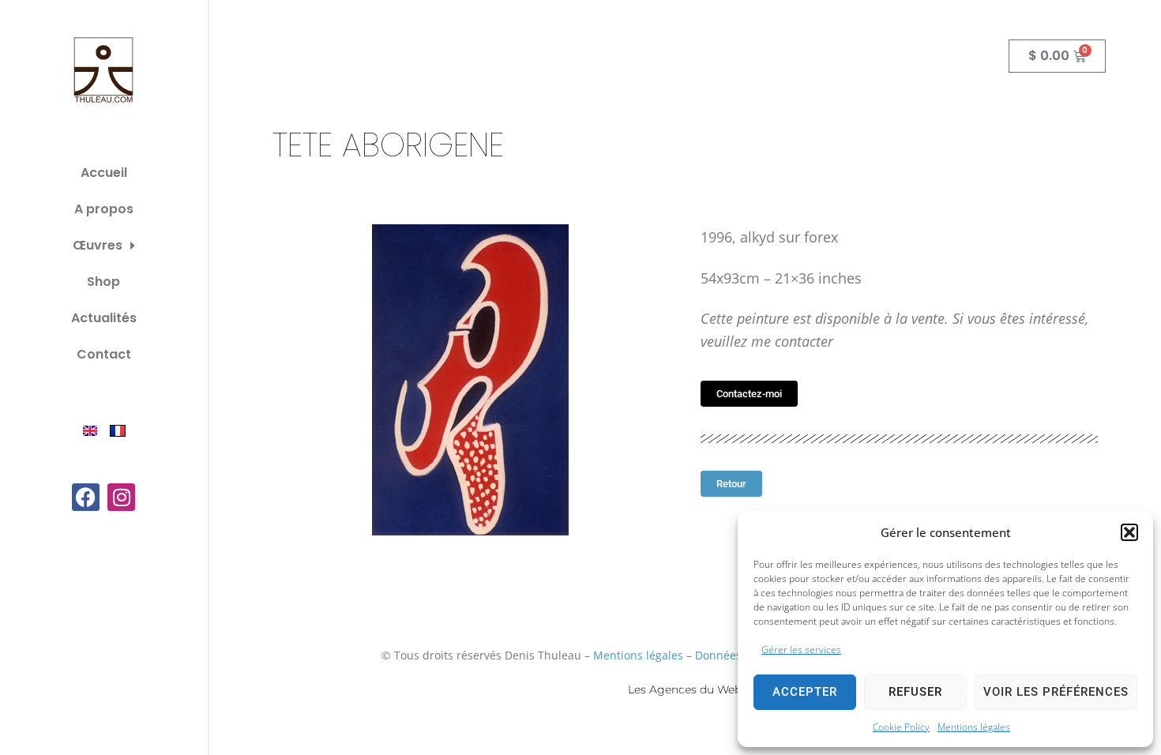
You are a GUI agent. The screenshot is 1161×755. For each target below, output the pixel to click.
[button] (1129, 532)
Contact (104, 354)
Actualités (104, 318)
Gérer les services (801, 649)
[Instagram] (121, 497)
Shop (103, 281)
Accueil (104, 172)
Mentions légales (973, 727)
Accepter (804, 692)
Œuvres (97, 245)
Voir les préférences (1056, 692)
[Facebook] (86, 497)
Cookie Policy (901, 727)
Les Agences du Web (685, 689)
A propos (103, 209)
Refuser (915, 692)
